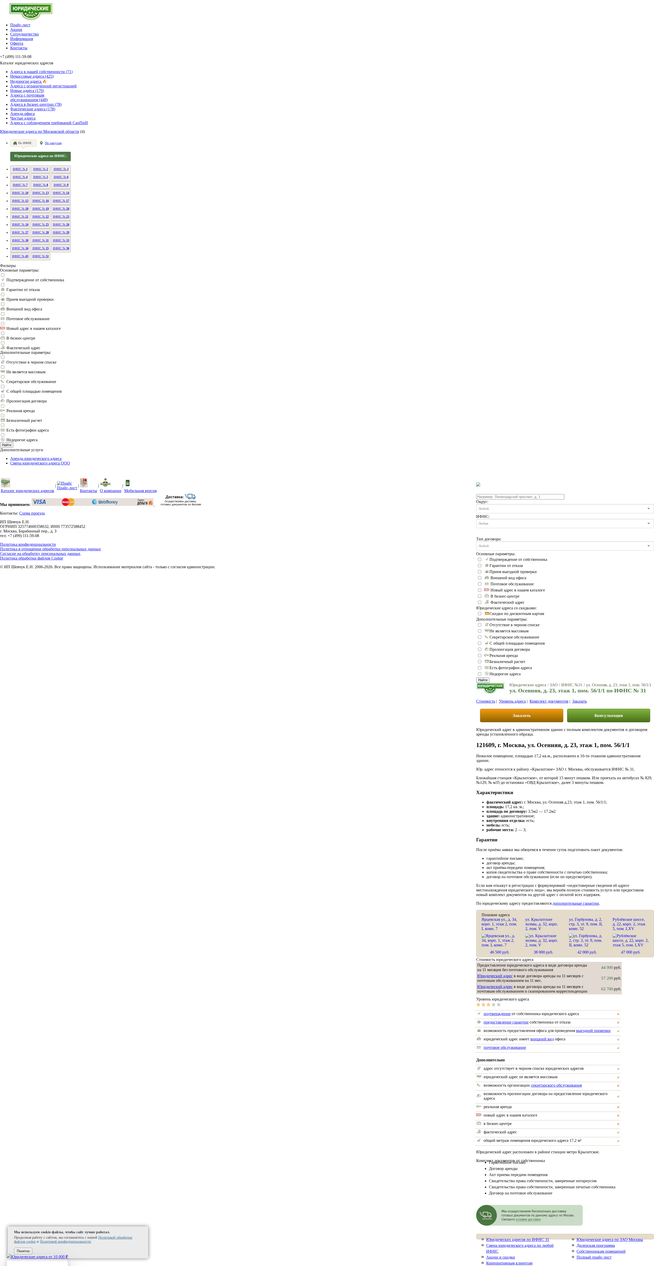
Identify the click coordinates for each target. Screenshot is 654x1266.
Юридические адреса (527, 685)
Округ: (482, 502)
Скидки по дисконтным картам (516, 613)
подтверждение (497, 1014)
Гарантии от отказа (23, 289)
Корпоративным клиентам (509, 1263)
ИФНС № (20, 169)
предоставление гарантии (506, 1022)
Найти (6, 445)
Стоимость (485, 701)
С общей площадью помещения (34, 391)
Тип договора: (488, 539)
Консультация (608, 715)
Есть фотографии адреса (27, 430)
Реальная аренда (20, 411)
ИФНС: (482, 516)
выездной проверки (593, 1030)
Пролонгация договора (26, 401)
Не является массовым (25, 372)
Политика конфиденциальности (28, 544)
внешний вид (542, 1039)
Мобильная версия (140, 491)
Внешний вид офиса (24, 309)
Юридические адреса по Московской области (39, 131)
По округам (53, 143)
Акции (16, 29)
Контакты (18, 48)
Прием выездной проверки (30, 299)
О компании (110, 491)
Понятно (23, 1251)
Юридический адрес (495, 976)
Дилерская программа (596, 1245)
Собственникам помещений (601, 1251)
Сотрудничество (24, 34)
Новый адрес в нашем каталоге (33, 328)
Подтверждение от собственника (35, 280)
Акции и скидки (500, 1257)
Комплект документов (549, 701)
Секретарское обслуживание (31, 381)
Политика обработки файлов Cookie (31, 558)
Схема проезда (32, 513)
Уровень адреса (512, 701)
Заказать (579, 701)
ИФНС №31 (571, 685)
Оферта (16, 43)
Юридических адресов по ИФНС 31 (517, 1239)
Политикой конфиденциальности (65, 1242)
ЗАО (554, 685)
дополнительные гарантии (576, 903)
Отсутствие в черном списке (31, 362)
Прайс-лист (20, 25)
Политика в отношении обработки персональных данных (50, 549)
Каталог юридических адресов (27, 491)
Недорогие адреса (22, 440)
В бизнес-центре (20, 338)
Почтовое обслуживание (28, 319)
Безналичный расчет (24, 420)
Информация (21, 39)
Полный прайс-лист (594, 1257)
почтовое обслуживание (505, 1047)
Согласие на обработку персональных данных (40, 553)
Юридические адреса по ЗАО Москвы (610, 1239)
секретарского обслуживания (556, 1085)
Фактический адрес (23, 348)
